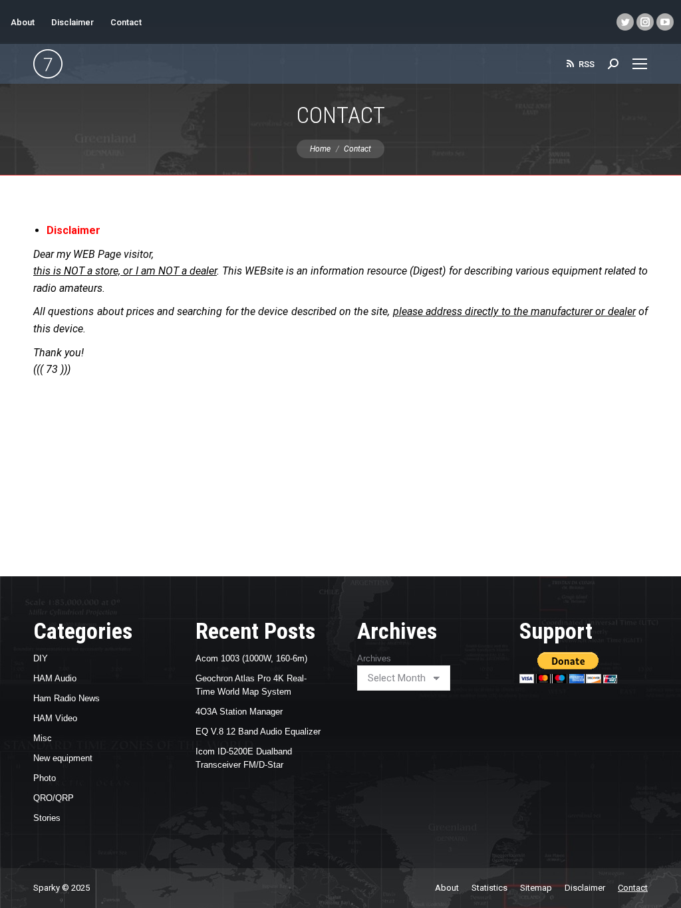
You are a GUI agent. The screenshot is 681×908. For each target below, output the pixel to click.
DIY (40, 658)
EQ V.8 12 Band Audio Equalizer (258, 732)
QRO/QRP (53, 798)
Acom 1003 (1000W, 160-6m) (251, 658)
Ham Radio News (66, 698)
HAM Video (55, 718)
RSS (587, 64)
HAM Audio (54, 678)
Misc (42, 738)
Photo (44, 778)
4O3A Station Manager (239, 712)
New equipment (62, 758)
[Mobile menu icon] (640, 64)
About (23, 22)
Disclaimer (72, 22)
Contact (126, 22)
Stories (47, 818)
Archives (374, 658)
